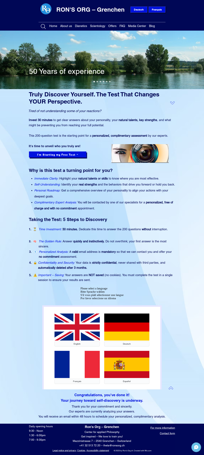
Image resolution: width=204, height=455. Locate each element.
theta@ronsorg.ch (114, 445)
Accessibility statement (97, 450)
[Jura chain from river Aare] (110, 81)
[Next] (187, 60)
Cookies (81, 450)
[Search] (43, 26)
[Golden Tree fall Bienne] (106, 81)
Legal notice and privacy (64, 450)
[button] (66, 25)
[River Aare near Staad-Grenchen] (94, 81)
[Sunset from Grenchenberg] (103, 81)
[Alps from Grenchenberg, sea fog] (100, 81)
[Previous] (16, 60)
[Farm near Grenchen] (97, 81)
